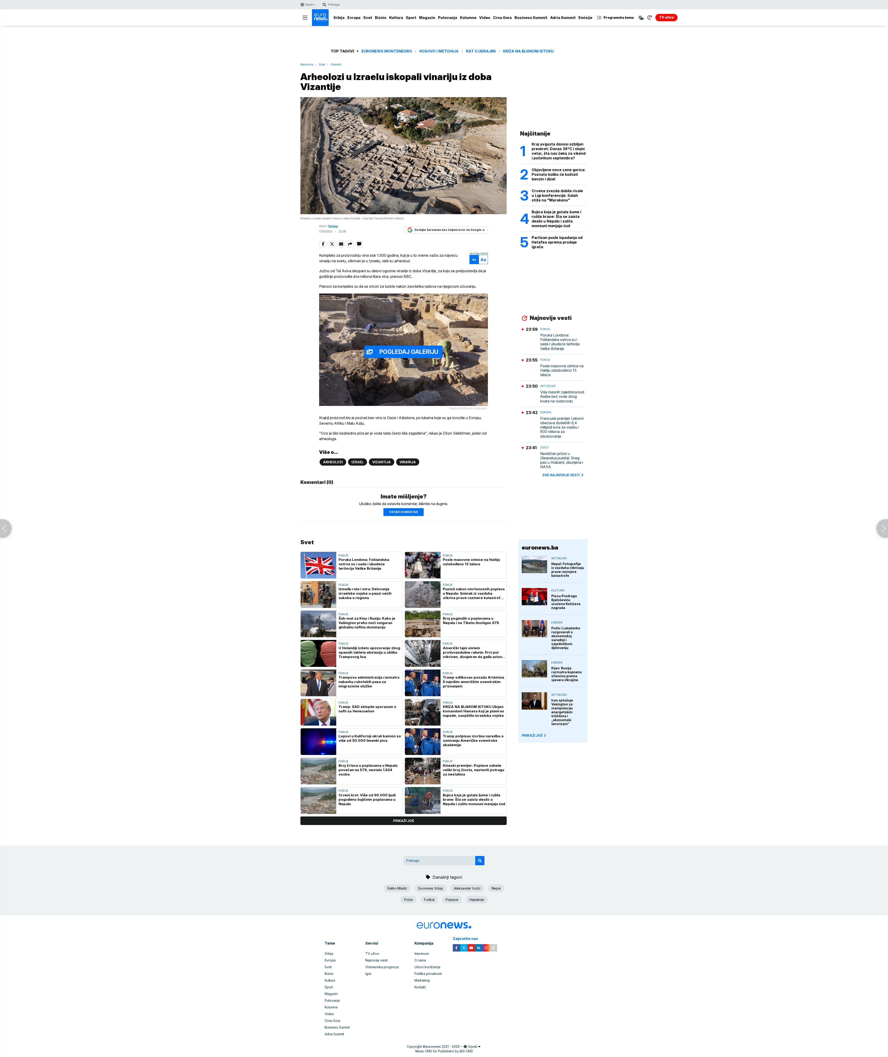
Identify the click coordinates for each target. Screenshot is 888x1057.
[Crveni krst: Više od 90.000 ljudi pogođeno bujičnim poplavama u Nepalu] (318, 800)
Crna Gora (502, 17)
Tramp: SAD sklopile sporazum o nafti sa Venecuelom (367, 709)
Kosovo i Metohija (439, 51)
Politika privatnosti (428, 974)
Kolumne (468, 17)
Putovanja (447, 17)
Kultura (396, 17)
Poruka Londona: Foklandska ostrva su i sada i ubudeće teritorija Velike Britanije (364, 564)
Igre (368, 974)
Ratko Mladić (397, 888)
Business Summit (531, 17)
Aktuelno (548, 386)
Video (484, 17)
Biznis (380, 17)
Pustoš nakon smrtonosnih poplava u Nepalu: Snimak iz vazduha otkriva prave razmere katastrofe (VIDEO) (474, 593)
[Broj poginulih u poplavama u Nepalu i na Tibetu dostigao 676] (423, 624)
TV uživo (372, 953)
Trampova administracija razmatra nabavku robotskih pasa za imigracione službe (369, 681)
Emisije (585, 17)
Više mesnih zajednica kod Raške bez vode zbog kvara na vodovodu (562, 396)
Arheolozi (333, 462)
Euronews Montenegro (386, 51)
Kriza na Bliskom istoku (528, 51)
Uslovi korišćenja (427, 967)
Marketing (422, 980)
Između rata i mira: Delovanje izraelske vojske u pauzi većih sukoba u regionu (365, 593)
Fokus (343, 555)
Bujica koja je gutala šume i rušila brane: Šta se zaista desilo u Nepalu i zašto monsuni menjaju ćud (474, 799)
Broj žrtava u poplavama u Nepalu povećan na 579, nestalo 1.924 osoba (368, 769)
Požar (408, 900)
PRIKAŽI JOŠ (532, 735)
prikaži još (403, 821)
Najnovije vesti (376, 960)
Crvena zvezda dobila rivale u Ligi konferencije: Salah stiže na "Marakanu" (557, 195)
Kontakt (420, 987)
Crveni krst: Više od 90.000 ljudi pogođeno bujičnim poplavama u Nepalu (367, 799)
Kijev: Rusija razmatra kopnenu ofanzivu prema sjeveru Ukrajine (566, 674)
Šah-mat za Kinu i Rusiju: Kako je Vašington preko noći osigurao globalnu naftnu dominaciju (367, 622)
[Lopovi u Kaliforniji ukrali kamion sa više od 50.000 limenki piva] (318, 741)
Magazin (427, 17)
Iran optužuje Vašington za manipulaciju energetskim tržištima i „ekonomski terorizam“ (562, 712)
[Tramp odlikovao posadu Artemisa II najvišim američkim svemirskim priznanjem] (423, 683)
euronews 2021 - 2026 (443, 1046)
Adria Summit (563, 17)
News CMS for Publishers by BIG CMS (444, 1051)
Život (544, 447)
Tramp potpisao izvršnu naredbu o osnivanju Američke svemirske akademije (473, 740)
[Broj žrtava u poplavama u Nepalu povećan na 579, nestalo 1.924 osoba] (318, 771)
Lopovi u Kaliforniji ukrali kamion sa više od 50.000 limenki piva (370, 738)
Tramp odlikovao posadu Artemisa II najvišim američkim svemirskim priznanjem (473, 681)
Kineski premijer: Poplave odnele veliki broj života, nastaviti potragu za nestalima (473, 769)
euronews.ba (540, 547)
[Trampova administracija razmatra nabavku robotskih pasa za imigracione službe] (318, 683)
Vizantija (381, 462)
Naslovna (306, 64)
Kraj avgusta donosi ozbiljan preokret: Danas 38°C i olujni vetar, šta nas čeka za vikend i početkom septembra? (559, 151)
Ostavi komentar (403, 512)
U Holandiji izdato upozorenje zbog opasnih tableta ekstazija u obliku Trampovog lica (369, 652)
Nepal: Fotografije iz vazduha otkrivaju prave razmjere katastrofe (567, 570)
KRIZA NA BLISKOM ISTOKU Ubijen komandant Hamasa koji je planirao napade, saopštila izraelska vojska (473, 711)
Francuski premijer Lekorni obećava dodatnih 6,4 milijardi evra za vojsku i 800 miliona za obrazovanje (561, 427)
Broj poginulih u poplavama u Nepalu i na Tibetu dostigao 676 (471, 620)
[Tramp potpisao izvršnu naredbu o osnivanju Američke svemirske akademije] (423, 741)
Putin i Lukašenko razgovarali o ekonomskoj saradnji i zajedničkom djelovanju (565, 638)
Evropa (354, 17)
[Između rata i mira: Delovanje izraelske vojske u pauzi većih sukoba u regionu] (318, 594)
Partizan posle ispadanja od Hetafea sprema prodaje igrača (557, 242)
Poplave (452, 900)
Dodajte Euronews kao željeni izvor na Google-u (449, 230)
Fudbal (429, 900)
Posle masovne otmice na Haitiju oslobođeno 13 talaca (471, 561)
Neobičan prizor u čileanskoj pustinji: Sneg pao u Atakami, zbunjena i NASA (561, 460)
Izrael (358, 462)
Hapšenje (476, 900)
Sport (411, 17)
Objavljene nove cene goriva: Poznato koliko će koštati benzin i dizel (559, 174)
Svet (367, 17)
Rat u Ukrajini (481, 51)
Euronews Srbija (430, 888)
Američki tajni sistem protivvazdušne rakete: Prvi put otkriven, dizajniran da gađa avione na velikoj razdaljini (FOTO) (473, 652)
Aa (474, 259)
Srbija (339, 17)
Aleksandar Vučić (467, 888)
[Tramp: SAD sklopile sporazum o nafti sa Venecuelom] (318, 712)
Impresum (421, 953)
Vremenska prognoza (382, 967)
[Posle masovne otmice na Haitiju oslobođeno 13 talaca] (423, 565)
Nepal (496, 888)
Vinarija (408, 462)
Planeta (336, 64)
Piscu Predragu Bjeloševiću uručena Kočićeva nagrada (565, 602)
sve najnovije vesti (561, 475)
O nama (420, 960)
